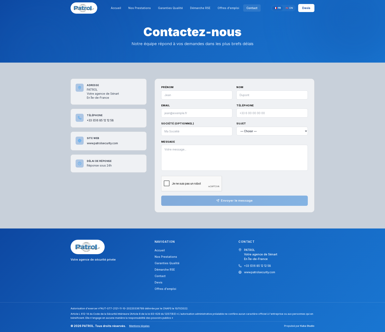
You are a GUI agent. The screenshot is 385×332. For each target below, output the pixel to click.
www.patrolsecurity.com (102, 143)
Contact (160, 276)
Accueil (160, 250)
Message (168, 141)
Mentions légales (139, 325)
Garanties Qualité (167, 263)
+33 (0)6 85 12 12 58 (100, 120)
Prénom (167, 87)
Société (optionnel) (177, 123)
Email (165, 105)
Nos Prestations (166, 256)
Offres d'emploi (165, 288)
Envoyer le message (237, 200)
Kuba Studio (307, 325)
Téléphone (245, 105)
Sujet (241, 123)
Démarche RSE (165, 269)
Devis (306, 8)
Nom (239, 87)
